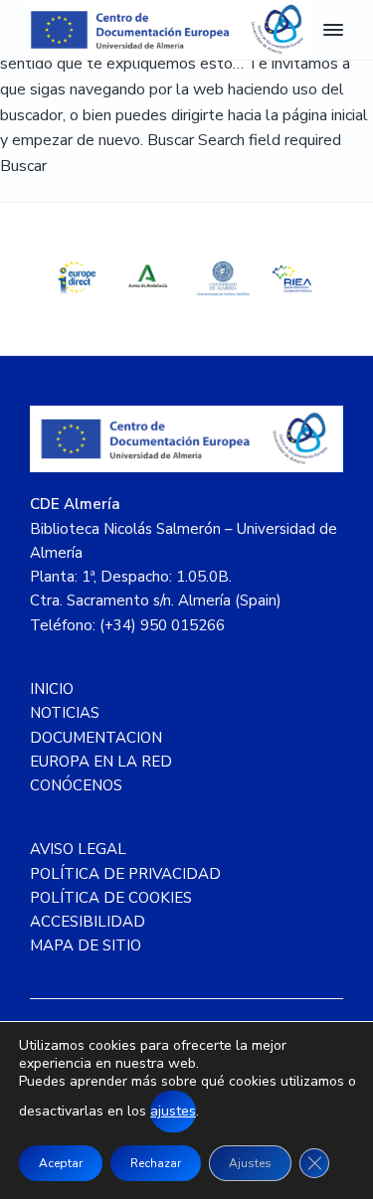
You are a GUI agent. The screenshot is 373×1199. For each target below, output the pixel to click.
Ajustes (250, 1163)
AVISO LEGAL (78, 849)
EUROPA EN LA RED (101, 761)
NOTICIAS (64, 713)
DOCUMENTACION (96, 738)
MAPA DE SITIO (85, 945)
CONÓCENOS (76, 785)
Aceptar (61, 1163)
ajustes (173, 1111)
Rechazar (155, 1163)
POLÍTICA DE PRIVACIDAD (125, 874)
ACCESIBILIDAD (87, 922)
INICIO (52, 689)
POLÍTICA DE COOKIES (111, 898)
